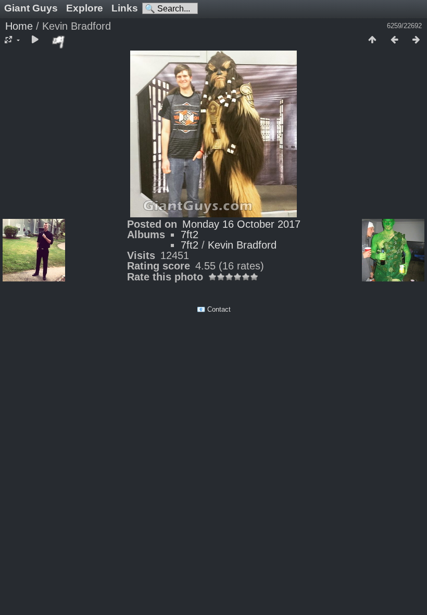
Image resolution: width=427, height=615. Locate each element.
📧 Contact (214, 309)
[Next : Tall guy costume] (416, 40)
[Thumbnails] (372, 40)
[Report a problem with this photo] (59, 41)
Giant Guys (31, 8)
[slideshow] (35, 40)
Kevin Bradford (242, 245)
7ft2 (189, 234)
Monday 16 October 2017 (241, 224)
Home (19, 26)
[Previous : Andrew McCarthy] (394, 40)
